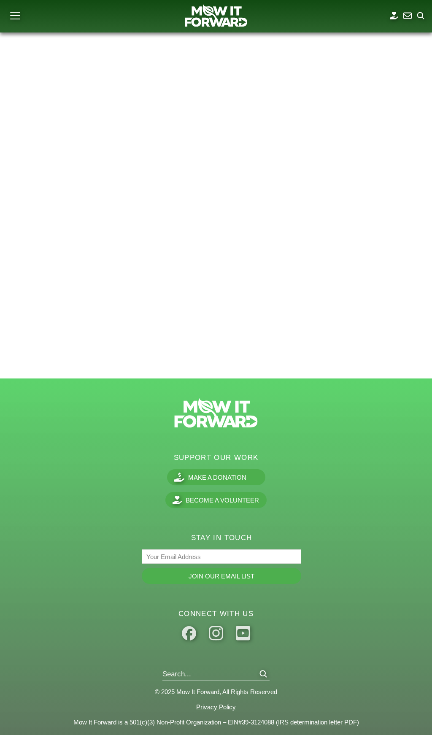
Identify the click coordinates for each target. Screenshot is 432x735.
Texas (11, 350)
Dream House (39, 332)
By (45, 350)
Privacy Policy (216, 707)
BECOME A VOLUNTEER (222, 500)
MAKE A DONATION (217, 477)
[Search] (263, 673)
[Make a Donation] (394, 15)
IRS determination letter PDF (317, 722)
